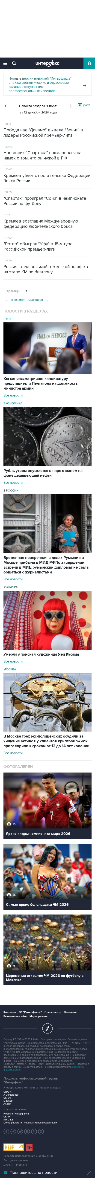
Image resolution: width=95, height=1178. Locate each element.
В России (10, 490)
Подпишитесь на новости (33, 1172)
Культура (10, 587)
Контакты (9, 1012)
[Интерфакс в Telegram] (13, 1132)
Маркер (7, 1100)
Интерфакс (48, 63)
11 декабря (15, 299)
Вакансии (70, 1012)
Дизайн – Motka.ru (15, 1164)
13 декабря (38, 299)
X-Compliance (10, 1094)
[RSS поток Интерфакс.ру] (34, 1132)
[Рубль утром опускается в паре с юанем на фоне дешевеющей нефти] (47, 465)
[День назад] (5, 105)
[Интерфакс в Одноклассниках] (41, 1132)
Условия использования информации (28, 1156)
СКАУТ (7, 1097)
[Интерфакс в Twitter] (20, 1132)
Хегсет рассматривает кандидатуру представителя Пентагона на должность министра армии (40, 383)
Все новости (13, 395)
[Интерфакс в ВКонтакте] (27, 1132)
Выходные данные (15, 1160)
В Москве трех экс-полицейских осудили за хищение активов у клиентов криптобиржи (46, 741)
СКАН (6, 1116)
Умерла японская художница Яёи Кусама (41, 654)
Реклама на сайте (15, 1016)
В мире (8, 319)
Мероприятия (39, 1016)
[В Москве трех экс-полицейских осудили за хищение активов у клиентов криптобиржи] (47, 730)
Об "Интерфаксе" (30, 1012)
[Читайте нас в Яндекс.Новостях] (6, 1132)
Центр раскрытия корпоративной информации (30, 1122)
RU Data (8, 1119)
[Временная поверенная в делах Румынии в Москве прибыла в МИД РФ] (47, 552)
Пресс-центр (53, 1012)
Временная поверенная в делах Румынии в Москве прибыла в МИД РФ (46, 565)
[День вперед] (71, 105)
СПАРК (7, 1091)
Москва (9, 669)
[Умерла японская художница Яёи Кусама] (47, 648)
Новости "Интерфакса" (16, 1113)
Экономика (12, 403)
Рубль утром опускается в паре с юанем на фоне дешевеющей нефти (43, 473)
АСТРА (7, 1103)
